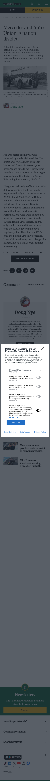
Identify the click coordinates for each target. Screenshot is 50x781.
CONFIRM (16, 423)
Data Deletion (10, 432)
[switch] (38, 377)
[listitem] (25, 371)
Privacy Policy (40, 432)
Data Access (25, 432)
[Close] (43, 349)
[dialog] (25, 390)
